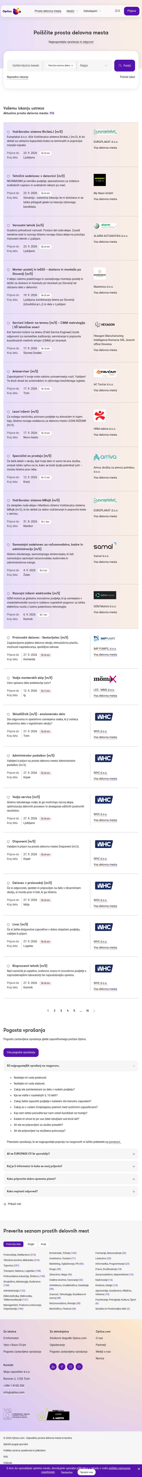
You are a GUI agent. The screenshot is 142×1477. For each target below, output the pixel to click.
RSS (5, 1456)
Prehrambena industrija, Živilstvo (21, 1276)
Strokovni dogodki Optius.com (68, 1338)
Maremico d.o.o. (103, 286)
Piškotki (7, 1463)
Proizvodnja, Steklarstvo (16, 1254)
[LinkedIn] (53, 1366)
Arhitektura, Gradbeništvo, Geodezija (69, 1285)
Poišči (127, 65)
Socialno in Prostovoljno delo (110, 1308)
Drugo (52, 1269)
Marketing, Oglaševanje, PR (64, 1263)
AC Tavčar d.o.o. (104, 384)
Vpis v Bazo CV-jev (14, 1345)
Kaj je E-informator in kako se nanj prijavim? (34, 1166)
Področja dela (13, 1244)
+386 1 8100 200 (13, 1385)
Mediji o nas (103, 1351)
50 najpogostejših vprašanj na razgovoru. (33, 1066)
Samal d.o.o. (101, 556)
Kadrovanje (101, 1279)
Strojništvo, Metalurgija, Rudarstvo (22, 1281)
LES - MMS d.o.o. (104, 689)
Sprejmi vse (86, 1472)
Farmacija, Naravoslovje (108, 1253)
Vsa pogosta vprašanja (21, 1052)
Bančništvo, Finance (60, 1308)
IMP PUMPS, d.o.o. (105, 648)
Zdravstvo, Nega (58, 1274)
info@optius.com (13, 1392)
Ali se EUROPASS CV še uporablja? (28, 1154)
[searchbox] (94, 65)
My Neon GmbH (103, 193)
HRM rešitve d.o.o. (105, 429)
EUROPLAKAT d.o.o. (106, 142)
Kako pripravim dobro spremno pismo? (31, 1179)
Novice (100, 1358)
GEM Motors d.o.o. (105, 606)
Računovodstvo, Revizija (62, 1303)
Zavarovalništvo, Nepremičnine (111, 1274)
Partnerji (101, 1345)
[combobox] (59, 64)
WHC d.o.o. (100, 731)
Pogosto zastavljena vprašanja (22, 1351)
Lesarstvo (100, 1258)
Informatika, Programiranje (110, 1263)
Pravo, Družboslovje (106, 1269)
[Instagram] (70, 1366)
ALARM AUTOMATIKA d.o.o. (111, 236)
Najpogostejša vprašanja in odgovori (71, 42)
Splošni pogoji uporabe (15, 1444)
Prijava (131, 10)
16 (87, 1011)
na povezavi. (113, 1141)
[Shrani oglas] (8, 132)
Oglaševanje (57, 1345)
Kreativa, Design (104, 1285)
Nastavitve (67, 1472)
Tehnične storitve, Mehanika (18, 1260)
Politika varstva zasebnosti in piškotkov (24, 1450)
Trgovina (8, 1265)
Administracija (11, 1290)
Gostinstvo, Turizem (60, 1258)
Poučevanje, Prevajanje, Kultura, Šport (115, 1299)
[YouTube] (79, 1366)
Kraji (43, 1244)
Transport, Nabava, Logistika (18, 1270)
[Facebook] (61, 1366)
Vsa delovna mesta (105, 147)
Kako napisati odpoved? (22, 1191)
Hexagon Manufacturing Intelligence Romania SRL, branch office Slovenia (114, 340)
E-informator (11, 1338)
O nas (99, 1338)
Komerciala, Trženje (59, 1253)
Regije (31, 1244)
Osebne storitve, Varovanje (63, 1279)
